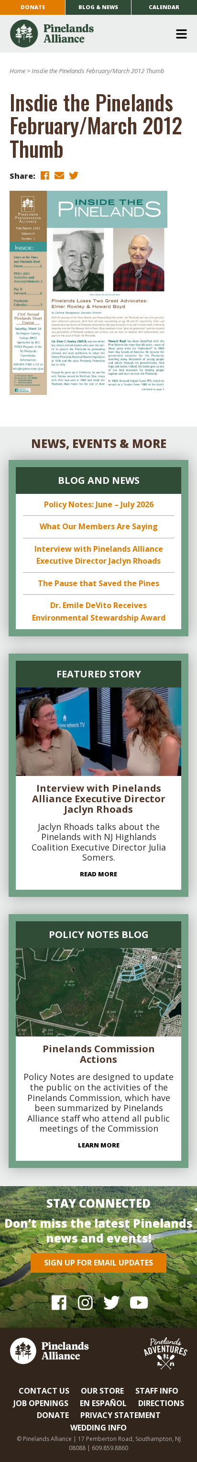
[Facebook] (59, 1302)
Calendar (164, 7)
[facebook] (45, 175)
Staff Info (156, 1391)
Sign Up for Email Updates (98, 1262)
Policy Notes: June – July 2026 (98, 504)
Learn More (99, 1145)
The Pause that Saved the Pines (98, 583)
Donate (33, 7)
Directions (161, 1403)
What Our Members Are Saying (99, 526)
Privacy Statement (120, 1415)
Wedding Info (98, 1427)
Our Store (102, 1391)
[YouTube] (138, 1302)
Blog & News (98, 7)
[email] (59, 175)
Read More (98, 874)
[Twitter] (111, 1302)
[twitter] (73, 175)
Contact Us (44, 1391)
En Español (103, 1403)
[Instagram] (85, 1302)
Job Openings (40, 1403)
